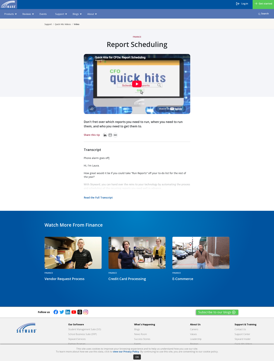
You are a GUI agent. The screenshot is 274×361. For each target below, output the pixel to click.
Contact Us (240, 329)
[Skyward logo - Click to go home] (8, 4)
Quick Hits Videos (63, 24)
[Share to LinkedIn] (105, 135)
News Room (140, 334)
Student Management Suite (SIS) (84, 329)
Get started (265, 3)
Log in (244, 3)
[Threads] (79, 312)
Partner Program (76, 343)
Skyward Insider (243, 339)
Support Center (242, 334)
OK (137, 357)
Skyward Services (77, 339)
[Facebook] (56, 312)
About (90, 14)
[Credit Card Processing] (137, 253)
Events (43, 14)
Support (59, 14)
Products (9, 14)
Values (193, 334)
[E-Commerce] (200, 253)
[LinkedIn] (68, 312)
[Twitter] (62, 312)
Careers (194, 329)
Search (265, 13)
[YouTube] (73, 312)
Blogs (76, 14)
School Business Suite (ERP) (82, 334)
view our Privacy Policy (126, 351)
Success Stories (142, 339)
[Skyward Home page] (27, 328)
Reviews (26, 14)
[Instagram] (85, 312)
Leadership (196, 339)
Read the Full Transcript (98, 197)
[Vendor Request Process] (73, 253)
